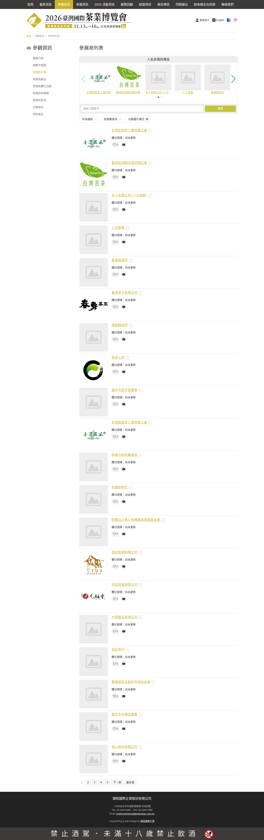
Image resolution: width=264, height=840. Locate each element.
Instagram (236, 20)
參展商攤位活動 (42, 86)
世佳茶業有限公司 (124, 585)
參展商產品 (39, 79)
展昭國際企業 (147, 821)
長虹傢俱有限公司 (124, 552)
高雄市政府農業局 (124, 455)
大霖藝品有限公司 (124, 617)
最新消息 (46, 4)
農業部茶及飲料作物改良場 (131, 682)
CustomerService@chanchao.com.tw (135, 813)
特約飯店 (38, 114)
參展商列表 (39, 72)
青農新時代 (120, 487)
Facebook (229, 20)
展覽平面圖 (39, 65)
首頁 (30, 4)
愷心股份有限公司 (124, 747)
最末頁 (130, 782)
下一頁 (117, 782)
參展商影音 (39, 100)
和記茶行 (118, 649)
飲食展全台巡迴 (204, 4)
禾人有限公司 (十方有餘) (129, 195)
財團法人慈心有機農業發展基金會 (136, 520)
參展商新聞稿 (41, 93)
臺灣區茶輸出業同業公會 (129, 163)
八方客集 (118, 228)
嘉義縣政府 (120, 325)
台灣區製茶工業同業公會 (129, 130)
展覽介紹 (38, 58)
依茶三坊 (118, 357)
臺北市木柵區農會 (124, 714)
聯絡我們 (227, 4)
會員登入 (205, 20)
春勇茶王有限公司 (124, 293)
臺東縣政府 (120, 260)
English (220, 20)
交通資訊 (38, 107)
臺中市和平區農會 (124, 390)
